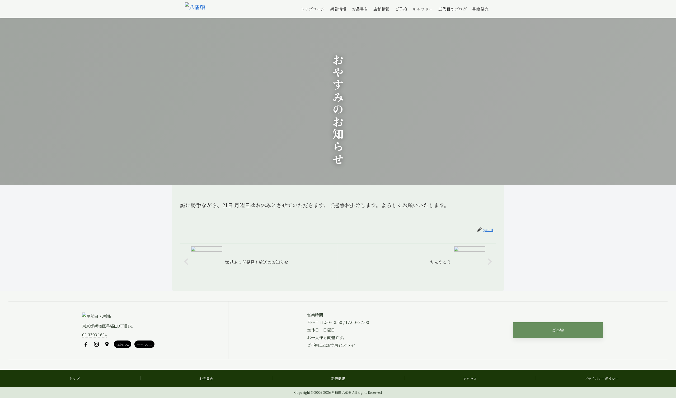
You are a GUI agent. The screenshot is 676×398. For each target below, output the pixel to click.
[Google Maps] (107, 344)
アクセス (470, 378)
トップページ (313, 9)
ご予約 (401, 9)
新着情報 (338, 9)
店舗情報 (381, 9)
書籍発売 (480, 9)
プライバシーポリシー (601, 378)
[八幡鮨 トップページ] (195, 9)
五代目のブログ (452, 9)
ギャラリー (422, 9)
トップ (74, 378)
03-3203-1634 (94, 334)
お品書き (360, 9)
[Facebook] (86, 344)
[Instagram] (96, 344)
